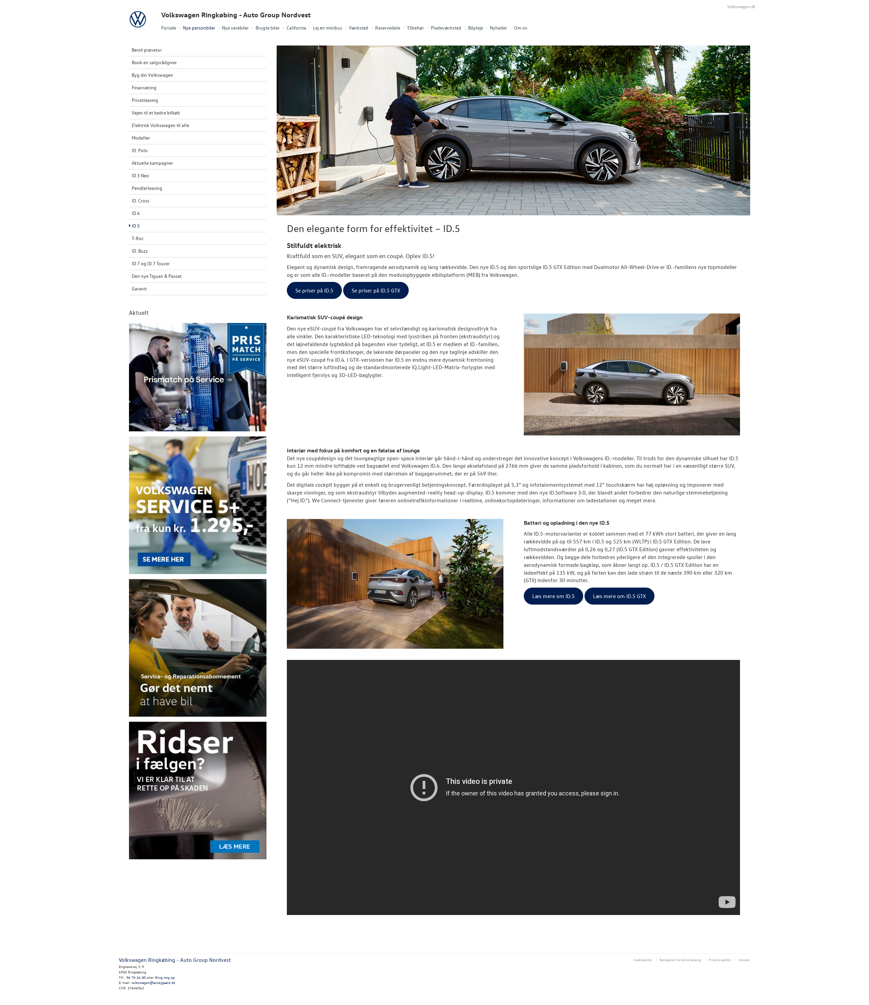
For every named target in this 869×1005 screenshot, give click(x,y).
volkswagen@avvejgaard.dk (153, 982)
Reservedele (387, 27)
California (296, 27)
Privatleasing (145, 100)
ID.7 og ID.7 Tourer (151, 263)
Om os (520, 27)
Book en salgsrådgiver (154, 62)
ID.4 (136, 213)
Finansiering (144, 87)
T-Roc (138, 238)
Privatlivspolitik (720, 959)
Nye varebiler (235, 27)
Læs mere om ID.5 (553, 596)
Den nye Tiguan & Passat (157, 276)
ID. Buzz (140, 251)
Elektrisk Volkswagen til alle (160, 125)
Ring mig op (165, 977)
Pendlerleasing (147, 188)
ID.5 (136, 225)
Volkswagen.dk (741, 6)
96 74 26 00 (136, 977)
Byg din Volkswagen (152, 75)
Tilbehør (415, 27)
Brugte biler (268, 27)
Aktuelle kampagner (152, 163)
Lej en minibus (327, 27)
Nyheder (498, 27)
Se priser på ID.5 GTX (376, 290)
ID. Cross (140, 200)
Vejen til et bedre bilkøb (156, 112)
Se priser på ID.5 (314, 290)
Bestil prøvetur (147, 50)
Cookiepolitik (642, 959)
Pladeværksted (446, 27)
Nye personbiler (199, 27)
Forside (168, 27)
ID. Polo (140, 150)
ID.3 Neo (140, 175)
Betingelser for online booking (680, 959)
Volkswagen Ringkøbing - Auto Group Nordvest (236, 15)
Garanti (139, 288)
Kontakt (744, 959)
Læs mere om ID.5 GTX (619, 596)
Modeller (141, 137)
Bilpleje (475, 27)
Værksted (358, 27)
